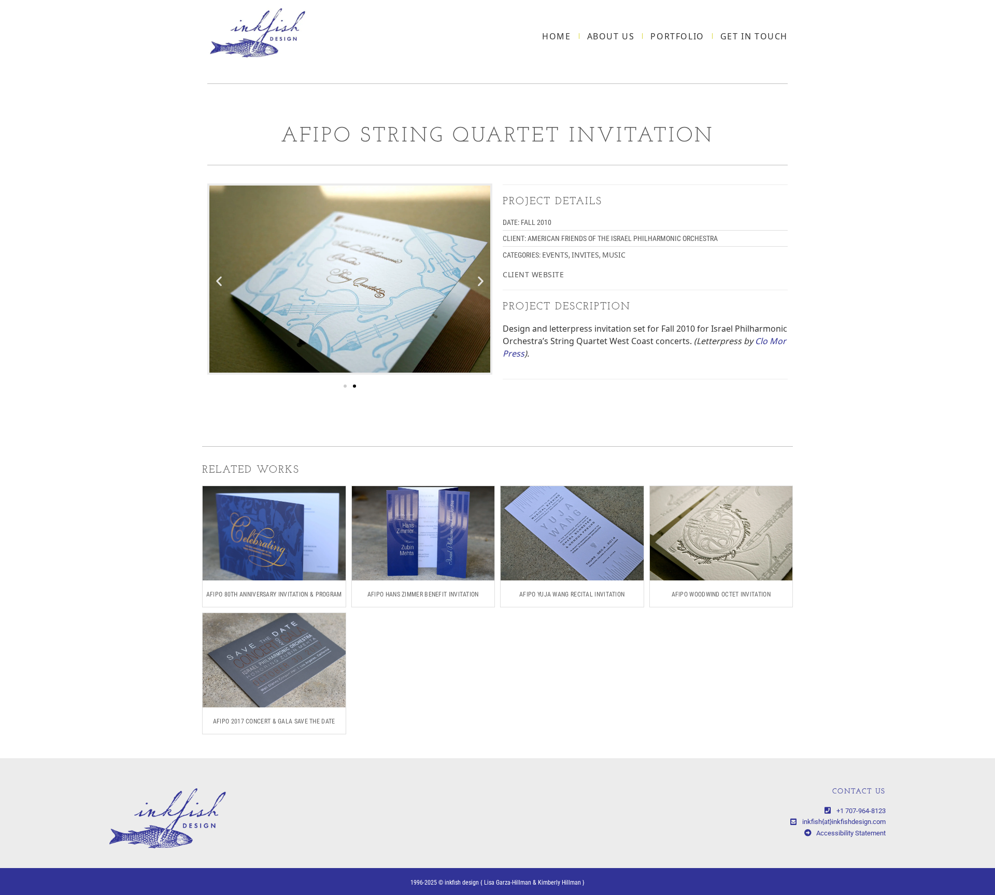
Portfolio (677, 36)
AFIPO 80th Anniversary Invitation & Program (274, 594)
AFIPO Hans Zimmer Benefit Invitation (423, 594)
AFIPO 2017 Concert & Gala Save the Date (274, 721)
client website (533, 274)
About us (611, 36)
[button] (218, 280)
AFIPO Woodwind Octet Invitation (721, 594)
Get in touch (754, 36)
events (555, 255)
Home (556, 36)
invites (585, 255)
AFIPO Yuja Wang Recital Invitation (571, 594)
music (614, 255)
